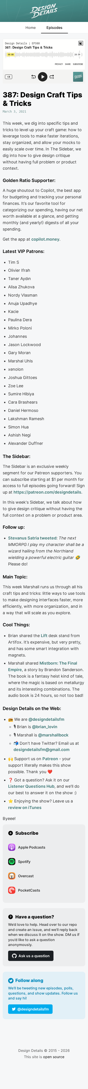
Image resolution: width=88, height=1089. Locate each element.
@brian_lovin (44, 726)
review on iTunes (25, 807)
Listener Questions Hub (31, 786)
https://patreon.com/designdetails (47, 492)
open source (53, 1057)
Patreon (50, 758)
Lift (44, 635)
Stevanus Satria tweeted (32, 538)
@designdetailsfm (33, 1009)
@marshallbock (53, 735)
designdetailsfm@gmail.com (41, 749)
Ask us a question (34, 956)
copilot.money (45, 239)
